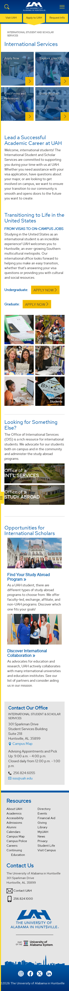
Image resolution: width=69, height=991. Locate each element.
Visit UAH (11, 17)
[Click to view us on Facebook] (30, 973)
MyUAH (43, 832)
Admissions (14, 823)
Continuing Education (16, 852)
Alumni (11, 827)
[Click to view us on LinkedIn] (49, 973)
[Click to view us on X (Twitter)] (40, 973)
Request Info (57, 17)
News (41, 836)
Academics (14, 813)
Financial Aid (46, 818)
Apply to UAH (34, 17)
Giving (42, 823)
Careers (12, 846)
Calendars (13, 832)
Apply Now (44, 290)
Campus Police (17, 841)
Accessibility (15, 818)
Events (42, 813)
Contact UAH (22, 891)
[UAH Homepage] (34, 9)
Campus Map (22, 743)
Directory (44, 809)
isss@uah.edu (22, 778)
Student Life (46, 846)
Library (42, 827)
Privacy (43, 841)
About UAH (14, 809)
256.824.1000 (23, 899)
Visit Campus (47, 850)
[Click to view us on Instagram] (21, 973)
